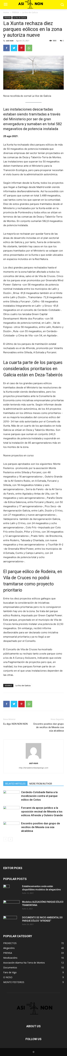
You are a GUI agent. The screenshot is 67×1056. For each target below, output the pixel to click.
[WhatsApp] (29, 48)
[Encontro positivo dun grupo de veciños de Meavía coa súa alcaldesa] (11, 827)
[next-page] (10, 839)
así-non (9, 40)
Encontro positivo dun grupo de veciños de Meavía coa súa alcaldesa (49, 727)
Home (6, 12)
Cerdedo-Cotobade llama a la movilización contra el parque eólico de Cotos (39, 796)
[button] (62, 4)
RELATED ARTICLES (15, 783)
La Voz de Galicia (30, 12)
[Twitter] (14, 48)
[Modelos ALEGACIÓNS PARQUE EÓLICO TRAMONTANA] (11, 905)
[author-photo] (33, 758)
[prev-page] (5, 839)
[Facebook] (6, 48)
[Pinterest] (21, 48)
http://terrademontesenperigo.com (33, 768)
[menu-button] (5, 4)
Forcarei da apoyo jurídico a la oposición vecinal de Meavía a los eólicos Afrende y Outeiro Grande (42, 811)
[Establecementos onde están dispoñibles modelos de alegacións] (6, 890)
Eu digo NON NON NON (15, 723)
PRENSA (15, 12)
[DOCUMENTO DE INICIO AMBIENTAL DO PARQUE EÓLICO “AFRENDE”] (10, 921)
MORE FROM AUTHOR (40, 783)
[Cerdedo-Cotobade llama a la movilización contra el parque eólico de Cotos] (11, 796)
